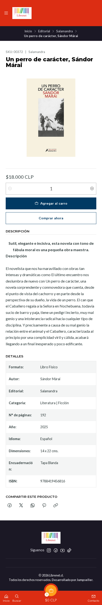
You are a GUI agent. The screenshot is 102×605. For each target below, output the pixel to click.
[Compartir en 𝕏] (21, 505)
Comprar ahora (51, 218)
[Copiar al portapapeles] (56, 505)
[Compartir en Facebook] (10, 505)
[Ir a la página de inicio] (22, 13)
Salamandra (64, 31)
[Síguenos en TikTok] (69, 550)
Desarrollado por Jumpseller (72, 580)
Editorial (44, 31)
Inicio (28, 31)
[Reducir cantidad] (10, 188)
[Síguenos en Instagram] (48, 550)
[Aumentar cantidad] (92, 188)
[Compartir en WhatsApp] (33, 505)
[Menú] (6, 13)
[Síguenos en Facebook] (55, 550)
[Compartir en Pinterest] (44, 505)
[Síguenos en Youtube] (62, 550)
